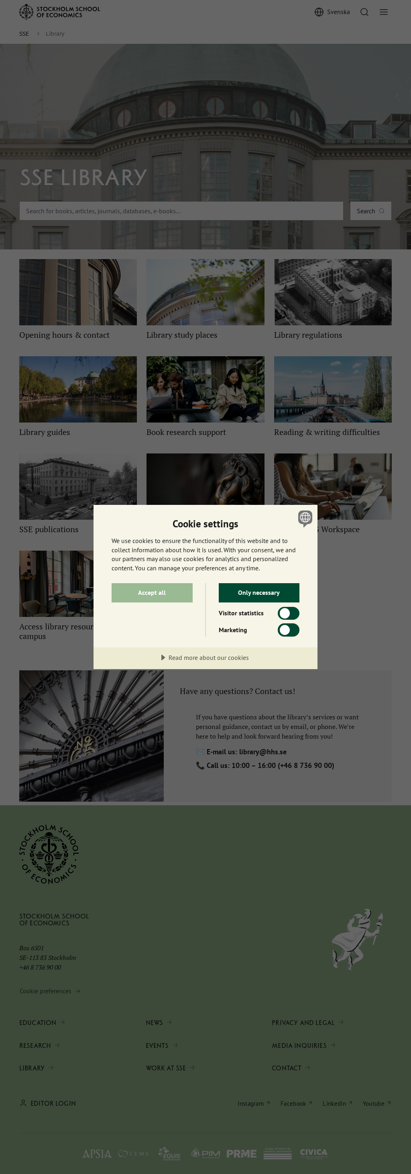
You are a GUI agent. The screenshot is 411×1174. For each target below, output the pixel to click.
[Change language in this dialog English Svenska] (304, 518)
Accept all (152, 592)
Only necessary (259, 592)
